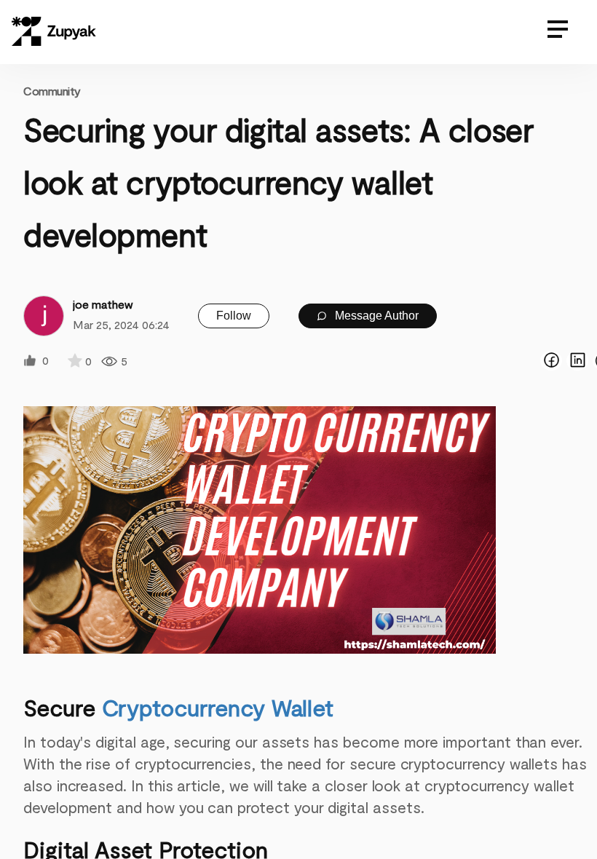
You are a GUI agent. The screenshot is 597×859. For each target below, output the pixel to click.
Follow (233, 315)
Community (52, 91)
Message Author (375, 315)
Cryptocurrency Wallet (218, 707)
